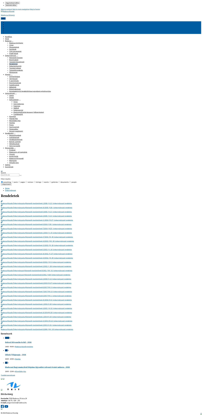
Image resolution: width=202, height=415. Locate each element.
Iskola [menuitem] (11, 95)
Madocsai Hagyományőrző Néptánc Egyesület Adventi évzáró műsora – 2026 (37, 367)
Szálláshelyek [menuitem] (14, 137)
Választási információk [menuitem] (13, 31)
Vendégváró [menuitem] (9, 133)
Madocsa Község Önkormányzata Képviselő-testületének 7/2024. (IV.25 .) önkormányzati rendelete (36, 228)
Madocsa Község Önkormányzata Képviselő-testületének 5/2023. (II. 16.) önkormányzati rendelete (36, 249)
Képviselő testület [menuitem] (16, 58)
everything (7, 182)
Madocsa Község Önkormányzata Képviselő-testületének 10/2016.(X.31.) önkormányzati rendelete (36, 300)
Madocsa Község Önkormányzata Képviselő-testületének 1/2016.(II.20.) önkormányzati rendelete (36, 304)
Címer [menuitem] (11, 45)
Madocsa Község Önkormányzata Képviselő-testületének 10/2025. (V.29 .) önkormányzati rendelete (36, 208)
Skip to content (6, 9)
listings (38, 182)
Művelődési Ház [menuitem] (15, 121)
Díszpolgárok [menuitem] (14, 47)
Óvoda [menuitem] (11, 97)
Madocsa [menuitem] (8, 41)
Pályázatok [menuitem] (13, 72)
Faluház (18, 359)
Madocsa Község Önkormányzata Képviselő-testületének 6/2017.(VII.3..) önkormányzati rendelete (36, 296)
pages (22, 182)
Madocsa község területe (24, 347)
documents (64, 182)
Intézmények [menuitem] (10, 93)
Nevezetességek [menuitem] (15, 135)
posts (15, 182)
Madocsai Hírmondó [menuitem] (16, 158)
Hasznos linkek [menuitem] (10, 22)
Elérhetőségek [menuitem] (14, 76)
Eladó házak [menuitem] (13, 53)
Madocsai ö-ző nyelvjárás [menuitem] (18, 152)
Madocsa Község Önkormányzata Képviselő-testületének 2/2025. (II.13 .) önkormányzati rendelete (36, 216)
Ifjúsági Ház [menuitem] (13, 118)
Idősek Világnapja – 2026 (15, 355)
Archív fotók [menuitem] (13, 156)
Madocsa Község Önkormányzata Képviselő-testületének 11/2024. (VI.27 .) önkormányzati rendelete (37, 220)
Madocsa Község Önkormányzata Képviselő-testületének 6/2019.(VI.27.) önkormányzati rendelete (36, 283)
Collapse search (6, 184)
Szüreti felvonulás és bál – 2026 (18, 342)
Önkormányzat (10, 190)
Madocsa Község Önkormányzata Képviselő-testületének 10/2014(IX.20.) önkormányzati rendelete (36, 312)
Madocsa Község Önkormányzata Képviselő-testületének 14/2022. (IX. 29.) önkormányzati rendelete (37, 258)
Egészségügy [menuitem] (14, 100)
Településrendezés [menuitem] (16, 70)
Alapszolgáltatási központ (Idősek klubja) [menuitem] (28, 112)
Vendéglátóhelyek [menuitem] (15, 139)
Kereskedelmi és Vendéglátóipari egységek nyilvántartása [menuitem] (30, 91)
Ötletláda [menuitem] (8, 24)
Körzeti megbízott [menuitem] (16, 131)
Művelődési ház (20, 371)
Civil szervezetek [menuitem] (15, 51)
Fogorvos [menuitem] (16, 106)
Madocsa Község (8, 15)
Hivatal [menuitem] (7, 74)
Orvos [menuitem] (15, 102)
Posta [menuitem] (11, 125)
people (73, 182)
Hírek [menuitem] (7, 39)
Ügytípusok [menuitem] (13, 79)
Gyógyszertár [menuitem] (18, 110)
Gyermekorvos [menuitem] (18, 104)
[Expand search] (2, 171)
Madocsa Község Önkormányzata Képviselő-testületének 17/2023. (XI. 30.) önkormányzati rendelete (37, 237)
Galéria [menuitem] (7, 165)
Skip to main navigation (21, 9)
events (46, 182)
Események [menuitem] (9, 167)
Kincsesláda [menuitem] (9, 148)
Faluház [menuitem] (12, 123)
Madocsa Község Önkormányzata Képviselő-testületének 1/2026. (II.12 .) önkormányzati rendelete (36, 203)
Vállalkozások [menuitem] (14, 144)
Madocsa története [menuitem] (16, 43)
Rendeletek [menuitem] (13, 64)
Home (7, 188)
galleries (54, 182)
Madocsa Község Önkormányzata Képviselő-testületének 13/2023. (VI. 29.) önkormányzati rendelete (37, 245)
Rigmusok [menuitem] (13, 160)
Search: (3, 173)
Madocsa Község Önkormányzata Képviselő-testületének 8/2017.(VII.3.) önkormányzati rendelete (36, 287)
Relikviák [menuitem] (8, 27)
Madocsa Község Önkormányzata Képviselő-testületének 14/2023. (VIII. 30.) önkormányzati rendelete (37, 241)
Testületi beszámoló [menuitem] (16, 62)
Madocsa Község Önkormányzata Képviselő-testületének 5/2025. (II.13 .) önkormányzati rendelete (36, 212)
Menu (3, 18)
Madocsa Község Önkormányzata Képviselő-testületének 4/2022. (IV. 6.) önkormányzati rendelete (36, 262)
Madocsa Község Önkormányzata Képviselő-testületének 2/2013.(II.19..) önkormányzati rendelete (36, 325)
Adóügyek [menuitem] (12, 87)
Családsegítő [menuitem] (18, 114)
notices (30, 182)
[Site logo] (7, 11)
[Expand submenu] (12, 41)
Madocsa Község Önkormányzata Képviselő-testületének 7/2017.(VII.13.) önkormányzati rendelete (36, 291)
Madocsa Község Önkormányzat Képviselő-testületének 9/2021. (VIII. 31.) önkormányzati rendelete (36, 270)
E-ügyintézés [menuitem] (14, 81)
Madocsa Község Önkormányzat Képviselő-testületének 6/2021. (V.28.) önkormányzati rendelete (35, 275)
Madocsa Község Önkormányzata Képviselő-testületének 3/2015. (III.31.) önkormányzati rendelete (36, 308)
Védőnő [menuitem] (16, 108)
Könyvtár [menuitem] (12, 116)
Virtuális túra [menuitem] (14, 163)
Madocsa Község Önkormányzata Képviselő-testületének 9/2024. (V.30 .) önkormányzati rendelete (36, 224)
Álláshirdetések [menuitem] (15, 89)
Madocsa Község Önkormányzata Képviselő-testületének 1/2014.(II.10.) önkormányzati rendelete (36, 317)
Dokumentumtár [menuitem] (15, 66)
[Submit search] (20, 175)
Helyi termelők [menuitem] (14, 146)
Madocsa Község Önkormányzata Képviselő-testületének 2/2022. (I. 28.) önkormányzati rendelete (36, 266)
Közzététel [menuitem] (9, 33)
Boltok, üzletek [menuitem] (15, 142)
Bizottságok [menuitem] (13, 60)
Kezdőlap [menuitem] (8, 37)
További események (8, 375)
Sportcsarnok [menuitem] (14, 127)
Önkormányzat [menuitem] (10, 55)
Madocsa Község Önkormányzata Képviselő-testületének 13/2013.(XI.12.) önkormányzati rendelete (36, 321)
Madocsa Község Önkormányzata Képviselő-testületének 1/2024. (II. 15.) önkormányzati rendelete (36, 233)
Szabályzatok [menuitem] (14, 85)
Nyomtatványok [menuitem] (15, 83)
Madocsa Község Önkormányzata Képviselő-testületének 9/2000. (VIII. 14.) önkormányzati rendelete (37, 329)
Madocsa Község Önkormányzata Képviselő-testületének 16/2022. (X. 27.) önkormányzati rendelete (36, 254)
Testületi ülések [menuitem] (15, 68)
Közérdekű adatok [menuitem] (11, 29)
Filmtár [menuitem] (12, 154)
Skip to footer (35, 9)
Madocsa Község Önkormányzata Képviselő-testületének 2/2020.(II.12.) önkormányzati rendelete (36, 279)
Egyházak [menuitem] (12, 49)
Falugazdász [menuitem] (13, 129)
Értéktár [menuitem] (12, 150)
